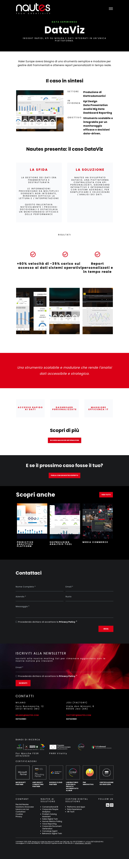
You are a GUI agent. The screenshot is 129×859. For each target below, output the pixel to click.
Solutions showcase (25, 807)
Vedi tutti (106, 494)
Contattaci (20, 811)
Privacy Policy (67, 621)
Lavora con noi (22, 809)
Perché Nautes (22, 804)
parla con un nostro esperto (64, 475)
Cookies (19, 814)
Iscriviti (23, 683)
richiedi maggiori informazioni (64, 440)
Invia (106, 629)
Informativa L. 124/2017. (83, 843)
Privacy (19, 816)
